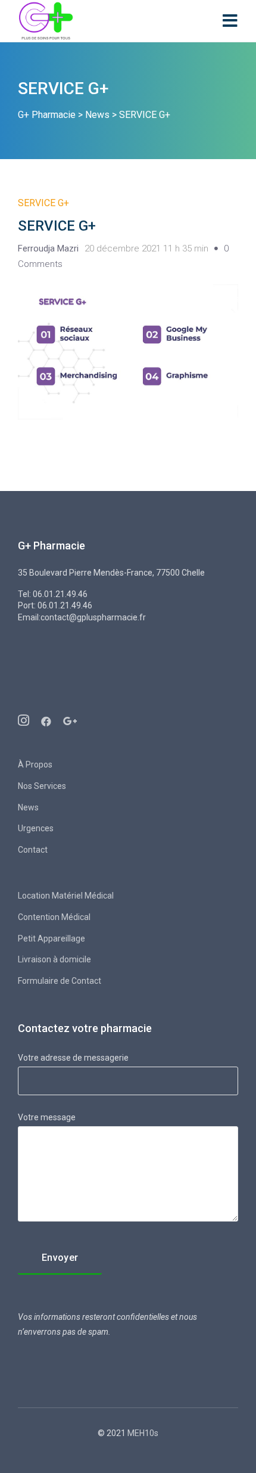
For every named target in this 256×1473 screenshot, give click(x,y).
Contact (33, 849)
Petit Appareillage (51, 938)
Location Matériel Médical (66, 895)
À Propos (35, 764)
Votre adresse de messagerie (73, 1057)
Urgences (36, 828)
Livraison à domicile (54, 959)
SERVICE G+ (43, 203)
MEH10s (142, 1433)
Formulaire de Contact (59, 981)
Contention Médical (54, 917)
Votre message (47, 1117)
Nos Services (42, 786)
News (28, 807)
